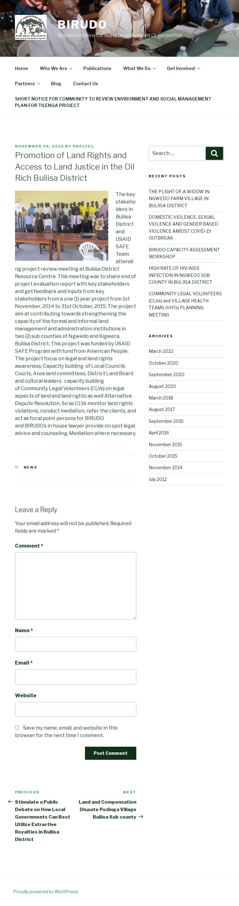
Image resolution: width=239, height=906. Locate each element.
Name (24, 630)
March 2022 (161, 351)
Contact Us (85, 83)
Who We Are (53, 68)
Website (25, 695)
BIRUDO (82, 24)
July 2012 (158, 479)
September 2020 (167, 374)
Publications (97, 68)
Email (24, 663)
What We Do (137, 68)
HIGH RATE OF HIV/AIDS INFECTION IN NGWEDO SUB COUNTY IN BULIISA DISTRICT (180, 275)
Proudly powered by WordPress (45, 891)
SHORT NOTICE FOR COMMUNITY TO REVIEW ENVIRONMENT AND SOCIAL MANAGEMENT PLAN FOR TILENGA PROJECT (113, 102)
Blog (56, 83)
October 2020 (163, 363)
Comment (29, 546)
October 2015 (163, 456)
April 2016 (159, 432)
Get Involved (181, 68)
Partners (25, 83)
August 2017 (162, 409)
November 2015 (165, 444)
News (31, 467)
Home (21, 68)
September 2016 (166, 421)
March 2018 (161, 397)
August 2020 (162, 386)
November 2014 (165, 467)
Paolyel (83, 146)
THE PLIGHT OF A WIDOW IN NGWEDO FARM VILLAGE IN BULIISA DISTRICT (179, 198)
